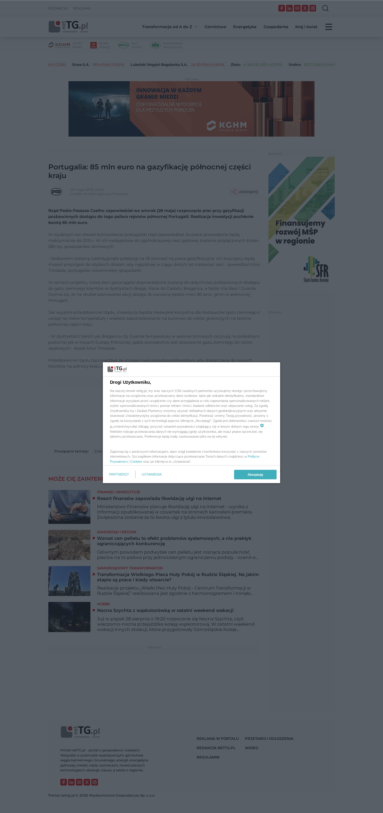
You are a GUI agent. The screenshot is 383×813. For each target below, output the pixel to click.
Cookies (136, 461)
